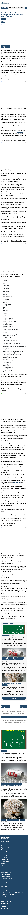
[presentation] (26, 8)
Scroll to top (23, 706)
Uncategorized (5, 635)
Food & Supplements (6, 878)
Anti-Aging (5, 658)
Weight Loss (10, 659)
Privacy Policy (4, 903)
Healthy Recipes (5, 874)
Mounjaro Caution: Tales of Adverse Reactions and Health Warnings (14, 721)
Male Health (4, 857)
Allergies (3, 844)
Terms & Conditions (6, 901)
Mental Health (21, 658)
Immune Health (5, 855)
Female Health (5, 850)
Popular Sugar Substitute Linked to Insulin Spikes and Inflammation (13, 638)
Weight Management (18, 659)
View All (14, 698)
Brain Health (10, 658)
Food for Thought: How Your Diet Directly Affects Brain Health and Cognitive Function (13, 688)
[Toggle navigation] (25, 2)
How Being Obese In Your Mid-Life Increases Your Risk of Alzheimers (13, 712)
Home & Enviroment (6, 853)
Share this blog (5, 47)
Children (15, 658)
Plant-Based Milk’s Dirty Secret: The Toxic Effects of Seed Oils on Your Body (16, 8)
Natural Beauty (5, 863)
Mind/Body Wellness (6, 882)
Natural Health (18, 683)
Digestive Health (5, 848)
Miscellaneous (5, 861)
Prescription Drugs (6, 884)
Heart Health (4, 852)
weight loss (20, 132)
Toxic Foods (5, 659)
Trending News (5, 7)
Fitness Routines (5, 876)
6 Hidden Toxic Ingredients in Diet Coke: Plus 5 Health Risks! (13, 664)
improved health (17, 482)
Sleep (2, 865)
